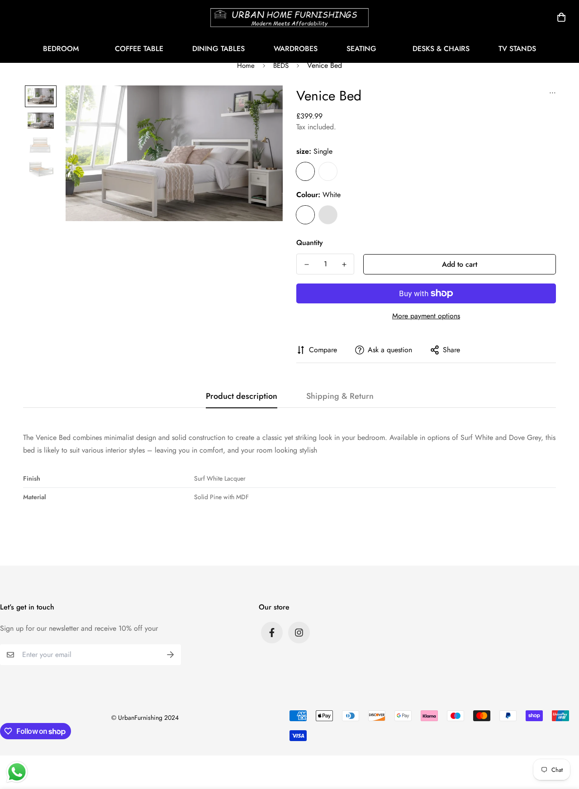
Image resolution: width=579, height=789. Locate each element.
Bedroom (61, 48)
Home (246, 66)
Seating (361, 48)
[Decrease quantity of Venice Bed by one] (306, 264)
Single (305, 171)
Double (328, 171)
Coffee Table (139, 48)
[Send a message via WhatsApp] (17, 772)
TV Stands (517, 48)
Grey (328, 215)
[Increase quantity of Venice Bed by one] (344, 264)
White (305, 215)
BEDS (281, 66)
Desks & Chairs (441, 48)
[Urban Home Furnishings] (289, 17)
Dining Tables (218, 48)
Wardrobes (296, 48)
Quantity (309, 242)
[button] (559, 17)
